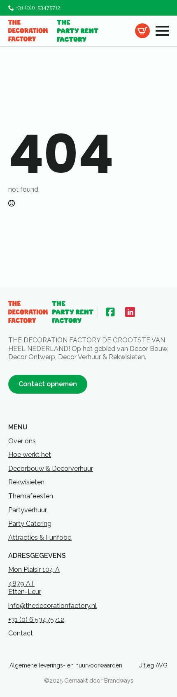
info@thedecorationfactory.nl (52, 606)
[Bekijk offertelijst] (142, 30)
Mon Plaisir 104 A (34, 569)
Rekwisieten (26, 482)
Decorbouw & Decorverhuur (50, 468)
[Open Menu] (162, 30)
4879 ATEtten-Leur (24, 588)
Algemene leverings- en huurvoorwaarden (65, 665)
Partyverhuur (27, 510)
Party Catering (29, 523)
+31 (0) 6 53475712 (36, 620)
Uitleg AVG (153, 665)
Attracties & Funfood (40, 537)
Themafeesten (30, 496)
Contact (20, 633)
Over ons (22, 441)
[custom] (110, 312)
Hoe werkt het (29, 455)
